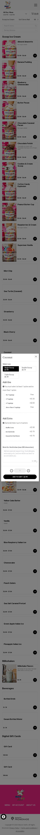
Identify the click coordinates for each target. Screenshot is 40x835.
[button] (4, 817)
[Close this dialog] (36, 356)
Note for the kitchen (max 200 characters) (18, 447)
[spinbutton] (20, 470)
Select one (7, 364)
